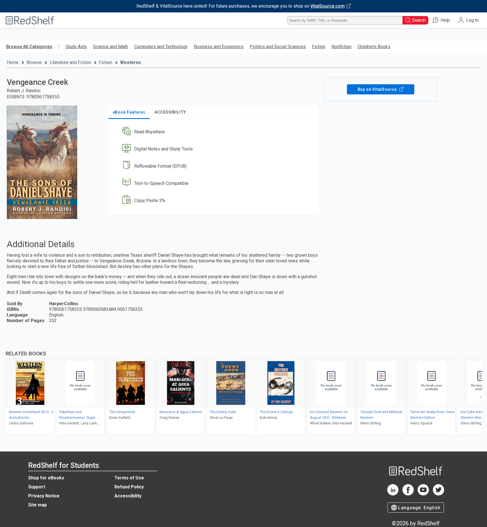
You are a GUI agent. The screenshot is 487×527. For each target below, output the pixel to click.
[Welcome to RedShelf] (30, 20)
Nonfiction (341, 46)
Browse (34, 62)
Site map (37, 505)
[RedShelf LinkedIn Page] (393, 494)
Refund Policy (129, 487)
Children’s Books (374, 46)
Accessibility (127, 496)
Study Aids (76, 46)
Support (36, 487)
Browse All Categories (29, 46)
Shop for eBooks (46, 477)
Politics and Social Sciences (278, 46)
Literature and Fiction (70, 62)
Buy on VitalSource (378, 89)
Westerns (130, 62)
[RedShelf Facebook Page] (408, 494)
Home (13, 62)
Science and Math (110, 46)
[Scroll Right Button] (481, 397)
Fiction (318, 46)
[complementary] (243, 386)
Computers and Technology (161, 46)
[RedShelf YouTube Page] (423, 494)
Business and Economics (219, 46)
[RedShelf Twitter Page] (438, 494)
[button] (214, 132)
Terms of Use (129, 477)
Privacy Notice (43, 496)
